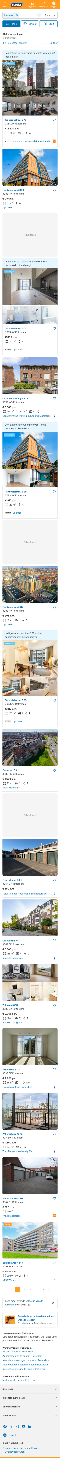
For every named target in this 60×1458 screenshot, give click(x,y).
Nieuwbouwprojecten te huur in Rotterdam (25, 1364)
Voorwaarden (21, 1448)
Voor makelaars (11, 1406)
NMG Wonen (9, 1280)
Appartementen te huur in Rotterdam (22, 1356)
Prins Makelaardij (11, 1215)
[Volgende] (48, 1289)
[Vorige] (11, 1289)
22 (42, 1289)
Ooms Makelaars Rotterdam (17, 1087)
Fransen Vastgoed (12, 1022)
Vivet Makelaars (11, 787)
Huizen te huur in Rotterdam (17, 1351)
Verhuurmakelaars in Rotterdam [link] (19, 1380)
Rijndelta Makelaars (12, 958)
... (36, 1289)
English (12, 1435)
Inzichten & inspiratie (14, 1397)
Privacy (6, 1448)
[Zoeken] (39, 15)
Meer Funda (9, 1415)
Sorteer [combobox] (54, 42)
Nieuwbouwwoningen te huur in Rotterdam (25, 1360)
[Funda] (18, 4)
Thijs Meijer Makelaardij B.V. (17, 1151)
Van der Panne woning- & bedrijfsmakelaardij (26, 415)
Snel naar (7, 1389)
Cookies (35, 1448)
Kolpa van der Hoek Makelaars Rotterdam (24, 893)
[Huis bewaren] (54, 120)
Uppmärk (7, 207)
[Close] (17, 15)
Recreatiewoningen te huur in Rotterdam (24, 1369)
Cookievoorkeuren (15, 1451)
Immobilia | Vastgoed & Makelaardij (31, 141)
